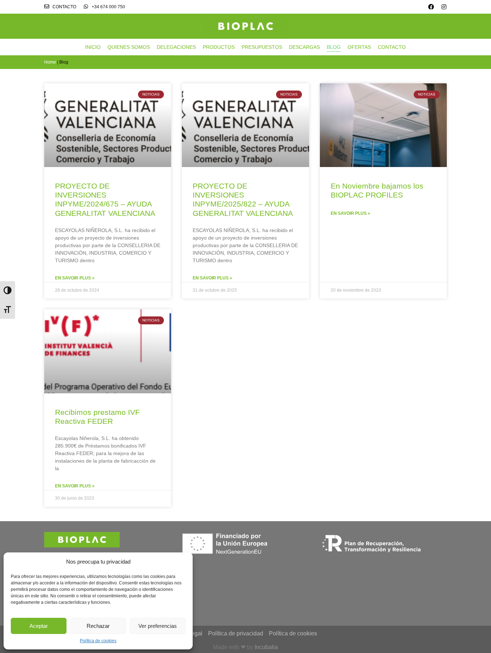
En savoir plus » (75, 278)
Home (50, 62)
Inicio (93, 47)
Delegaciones (176, 47)
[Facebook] (431, 7)
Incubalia (266, 647)
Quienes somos (128, 47)
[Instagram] (444, 7)
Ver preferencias (157, 626)
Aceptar (38, 626)
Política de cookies (98, 640)
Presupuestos (262, 47)
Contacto (392, 47)
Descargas (304, 47)
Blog (334, 47)
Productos (219, 47)
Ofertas (359, 47)
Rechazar (98, 626)
